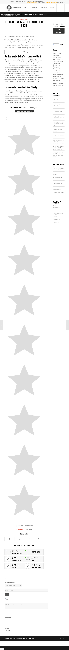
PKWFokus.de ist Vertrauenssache (56, 206)
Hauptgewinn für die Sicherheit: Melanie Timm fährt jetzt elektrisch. (58, 168)
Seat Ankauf (29, 529)
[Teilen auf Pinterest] (39, 539)
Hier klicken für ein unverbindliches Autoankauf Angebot (29, 1)
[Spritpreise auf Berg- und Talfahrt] (1, 325)
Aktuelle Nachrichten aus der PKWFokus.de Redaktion (58, 215)
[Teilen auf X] (19, 539)
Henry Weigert (30, 525)
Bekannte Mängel (24, 19)
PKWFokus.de (56, 222)
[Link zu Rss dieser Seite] (7, 1)
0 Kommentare (20, 525)
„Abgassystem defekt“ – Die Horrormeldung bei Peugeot (59, 118)
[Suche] (60, 8)
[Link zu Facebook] (5, 1)
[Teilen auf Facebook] (9, 539)
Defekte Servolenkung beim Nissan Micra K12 (58, 135)
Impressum (24, 638)
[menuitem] (12, 1)
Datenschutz (31, 638)
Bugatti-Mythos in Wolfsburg (56, 173)
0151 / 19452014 (61, 2)
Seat (24, 529)
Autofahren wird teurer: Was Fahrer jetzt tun (58, 188)
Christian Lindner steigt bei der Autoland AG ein (58, 193)
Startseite (12, 1)
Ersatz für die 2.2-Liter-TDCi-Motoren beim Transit (58, 147)
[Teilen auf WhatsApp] (29, 539)
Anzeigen (30, 52)
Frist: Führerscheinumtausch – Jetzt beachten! (58, 183)
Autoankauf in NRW (57, 219)
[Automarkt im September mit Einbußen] (67, 325)
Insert (2, 649)
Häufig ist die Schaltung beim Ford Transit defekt (58, 111)
